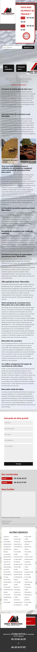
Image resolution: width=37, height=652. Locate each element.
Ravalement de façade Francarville (8, 592)
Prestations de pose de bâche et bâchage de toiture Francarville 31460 (18, 578)
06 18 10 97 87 (20, 483)
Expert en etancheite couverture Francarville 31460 (17, 592)
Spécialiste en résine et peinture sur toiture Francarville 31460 (28, 548)
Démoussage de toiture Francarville (7, 569)
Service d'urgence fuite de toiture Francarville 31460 (28, 574)
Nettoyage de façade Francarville (7, 584)
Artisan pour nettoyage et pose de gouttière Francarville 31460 (28, 599)
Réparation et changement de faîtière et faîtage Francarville (8, 549)
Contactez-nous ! (21, 68)
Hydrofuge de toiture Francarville (7, 600)
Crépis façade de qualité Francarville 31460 (28, 586)
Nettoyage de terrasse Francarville (7, 577)
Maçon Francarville (17, 538)
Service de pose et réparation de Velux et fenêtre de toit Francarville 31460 (18, 563)
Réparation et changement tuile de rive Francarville (8, 560)
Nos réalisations (9, 68)
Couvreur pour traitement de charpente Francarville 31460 (28, 562)
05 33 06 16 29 (20, 479)
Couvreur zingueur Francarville (7, 539)
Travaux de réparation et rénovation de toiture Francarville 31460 (18, 548)
